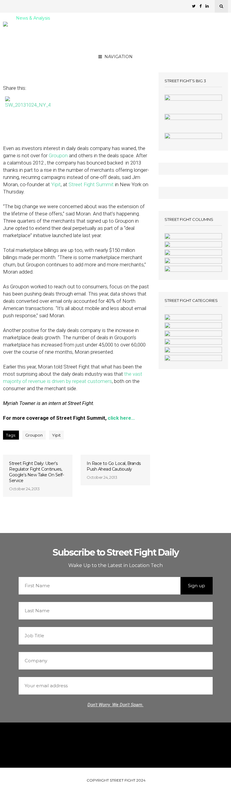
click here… (121, 418)
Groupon (58, 155)
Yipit (56, 184)
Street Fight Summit (91, 184)
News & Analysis (33, 18)
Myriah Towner (69, 57)
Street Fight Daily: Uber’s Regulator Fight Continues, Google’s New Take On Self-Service (36, 472)
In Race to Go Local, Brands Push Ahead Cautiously (114, 466)
